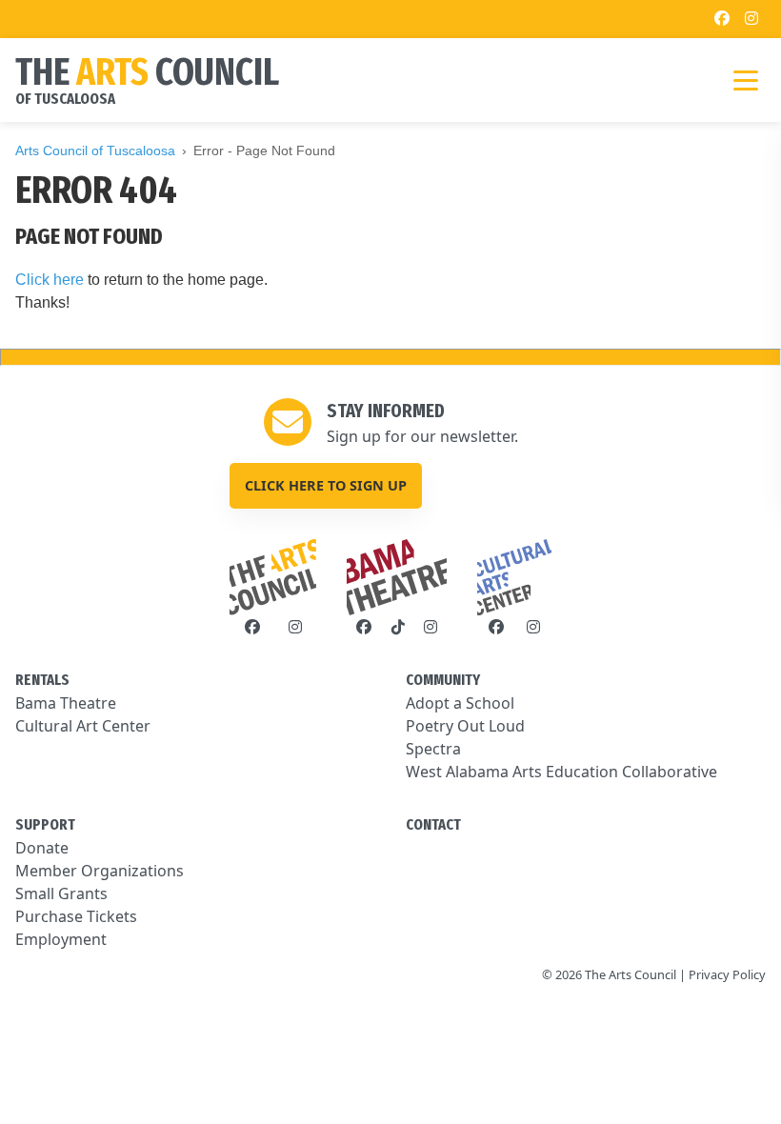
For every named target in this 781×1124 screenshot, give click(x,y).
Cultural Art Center (82, 725)
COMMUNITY (443, 680)
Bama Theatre (65, 702)
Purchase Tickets (76, 916)
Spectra (433, 748)
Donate (42, 847)
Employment (61, 939)
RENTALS (42, 680)
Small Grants (61, 893)
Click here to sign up (326, 485)
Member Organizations (99, 870)
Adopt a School (460, 702)
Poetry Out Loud (465, 725)
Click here (49, 279)
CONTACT (433, 824)
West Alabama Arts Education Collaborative (561, 771)
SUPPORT (45, 824)
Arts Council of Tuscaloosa (95, 150)
